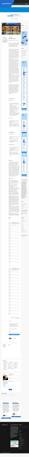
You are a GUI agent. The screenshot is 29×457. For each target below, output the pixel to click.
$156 (24, 132)
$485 (24, 175)
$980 (24, 152)
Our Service (22, 219)
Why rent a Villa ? (23, 221)
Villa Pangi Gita (15, 402)
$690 (24, 108)
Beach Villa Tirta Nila (24, 70)
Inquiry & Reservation (24, 50)
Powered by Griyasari (25, 452)
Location (23, 35)
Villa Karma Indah (5, 402)
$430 (16, 416)
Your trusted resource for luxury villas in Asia (24, 210)
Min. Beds (22, 40)
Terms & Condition (21, 443)
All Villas (20, 434)
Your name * (10, 375)
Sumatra (24, 126)
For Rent (8, 403)
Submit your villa (23, 231)
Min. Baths (23, 41)
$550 (6, 418)
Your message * (10, 381)
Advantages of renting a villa (24, 213)
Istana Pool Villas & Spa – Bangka (24, 123)
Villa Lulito (24, 139)
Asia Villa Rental (6, 3)
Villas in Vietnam (23, 55)
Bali (5, 403)
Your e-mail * (10, 378)
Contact (20, 448)
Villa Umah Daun (24, 159)
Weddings (22, 228)
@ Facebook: (4, 429)
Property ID (22, 35)
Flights (22, 208)
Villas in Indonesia (23, 52)
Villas (3, 403)
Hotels (22, 57)
